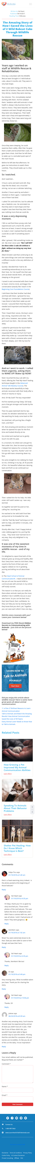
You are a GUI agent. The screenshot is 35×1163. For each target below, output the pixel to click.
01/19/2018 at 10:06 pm (20, 998)
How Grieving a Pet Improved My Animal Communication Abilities (17, 767)
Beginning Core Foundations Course (15, 289)
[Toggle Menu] (30, 4)
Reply (4, 890)
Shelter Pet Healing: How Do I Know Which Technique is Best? (17, 848)
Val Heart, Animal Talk (17, 1144)
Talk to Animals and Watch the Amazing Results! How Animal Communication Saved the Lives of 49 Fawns (17, 716)
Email (4, 1095)
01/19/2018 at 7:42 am (17, 933)
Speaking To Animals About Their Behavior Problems (15, 808)
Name (5, 1086)
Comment (6, 1064)
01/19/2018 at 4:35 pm (19, 898)
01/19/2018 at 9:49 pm (17, 974)
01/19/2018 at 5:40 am (17, 875)
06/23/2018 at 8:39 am (17, 1016)
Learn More (8, 774)
